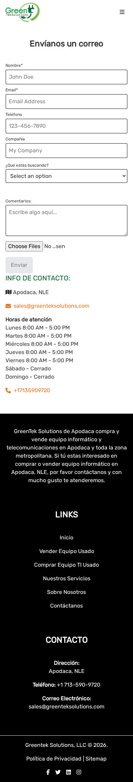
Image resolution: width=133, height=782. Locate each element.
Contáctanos (66, 605)
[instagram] (78, 772)
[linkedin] (68, 772)
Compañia (15, 139)
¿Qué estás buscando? (26, 165)
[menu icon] (122, 12)
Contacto (67, 640)
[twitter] (58, 772)
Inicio (66, 537)
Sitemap (96, 758)
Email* (11, 90)
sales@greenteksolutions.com (51, 306)
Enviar (19, 265)
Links (66, 514)
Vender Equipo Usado (66, 551)
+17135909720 (32, 390)
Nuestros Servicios (66, 578)
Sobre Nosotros (66, 592)
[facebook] (48, 772)
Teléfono (13, 114)
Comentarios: (18, 201)
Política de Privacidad (54, 758)
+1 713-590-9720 (78, 684)
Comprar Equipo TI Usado (66, 565)
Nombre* (14, 65)
